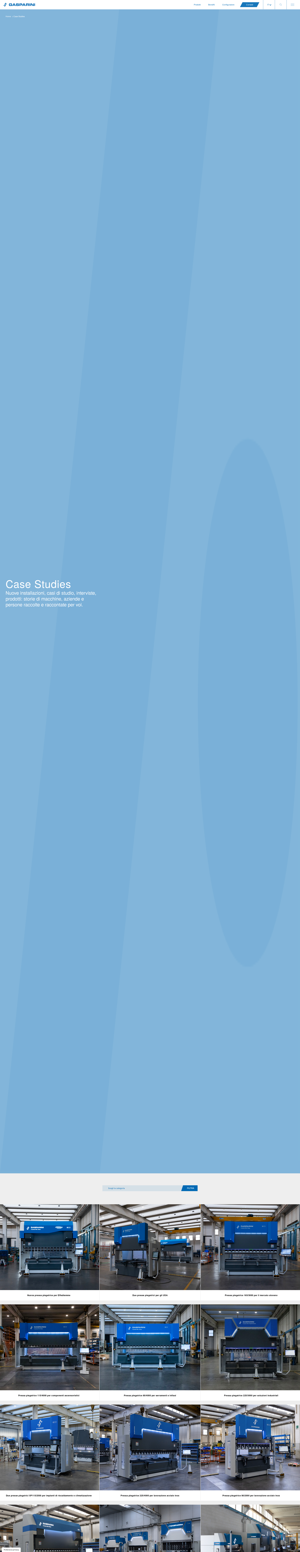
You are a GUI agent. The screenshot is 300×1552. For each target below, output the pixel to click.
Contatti (249, 4)
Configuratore (228, 4)
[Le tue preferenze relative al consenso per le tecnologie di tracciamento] (11, 1550)
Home (8, 16)
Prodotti (197, 4)
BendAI (211, 4)
